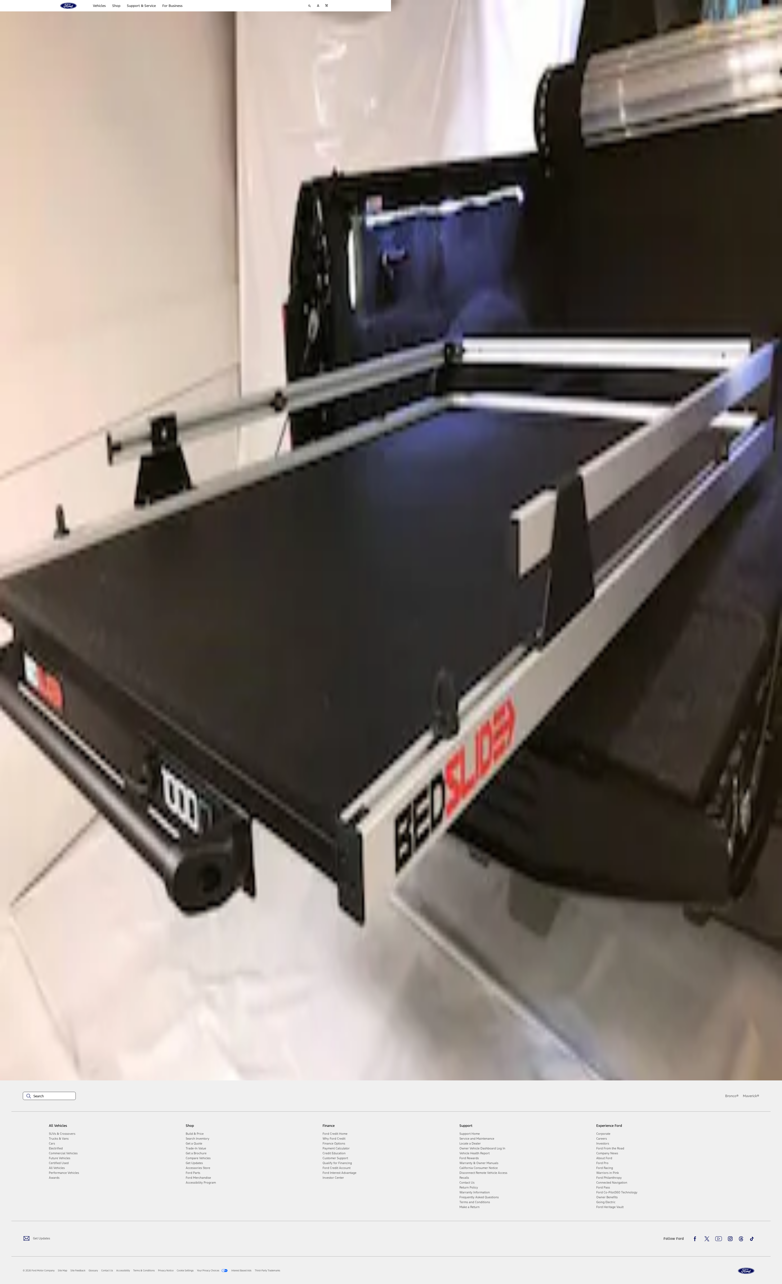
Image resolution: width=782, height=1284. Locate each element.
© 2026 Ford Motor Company (39, 1270)
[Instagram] (730, 1238)
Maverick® (751, 1096)
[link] (62, 1270)
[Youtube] (718, 1238)
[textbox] (49, 1096)
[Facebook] (696, 1238)
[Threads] (741, 1238)
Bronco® (732, 1096)
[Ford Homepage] (746, 1271)
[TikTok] (751, 1238)
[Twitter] (706, 1238)
